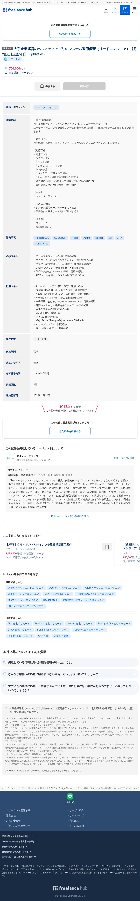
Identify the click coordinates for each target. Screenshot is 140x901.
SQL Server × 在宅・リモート (52, 629)
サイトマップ (76, 815)
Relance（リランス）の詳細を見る (70, 516)
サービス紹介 (76, 810)
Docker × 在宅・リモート (48, 623)
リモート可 (14, 59)
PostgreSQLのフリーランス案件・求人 (76, 788)
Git (110, 237)
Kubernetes (42, 243)
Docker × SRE (50, 600)
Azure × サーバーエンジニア (23, 600)
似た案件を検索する (70, 33)
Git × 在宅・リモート (19, 623)
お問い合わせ (13, 820)
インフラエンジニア (46, 107)
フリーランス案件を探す (19, 810)
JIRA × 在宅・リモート (20, 629)
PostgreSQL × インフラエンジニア (95, 593)
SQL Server (60, 237)
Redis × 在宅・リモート (20, 635)
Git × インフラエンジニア (58, 593)
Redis (75, 237)
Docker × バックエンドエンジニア (26, 587)
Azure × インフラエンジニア (64, 587)
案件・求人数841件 (124, 457)
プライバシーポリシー (18, 826)
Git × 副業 (43, 635)
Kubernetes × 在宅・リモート (89, 629)
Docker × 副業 (61, 635)
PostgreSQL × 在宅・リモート (114, 623)
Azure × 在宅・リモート (80, 623)
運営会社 (11, 815)
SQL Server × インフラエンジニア (26, 606)
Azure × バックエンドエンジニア (102, 587)
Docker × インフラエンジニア (23, 593)
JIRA (119, 237)
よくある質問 (76, 826)
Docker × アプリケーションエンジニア (83, 600)
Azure (86, 237)
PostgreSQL (42, 237)
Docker (99, 237)
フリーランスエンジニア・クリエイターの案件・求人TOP (28, 788)
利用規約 (74, 820)
